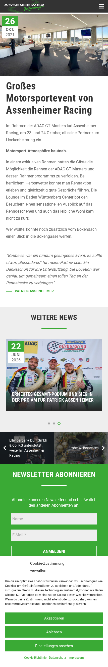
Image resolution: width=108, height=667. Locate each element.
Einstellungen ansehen (54, 646)
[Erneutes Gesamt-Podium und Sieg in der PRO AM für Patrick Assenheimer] (54, 342)
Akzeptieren (54, 618)
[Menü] (101, 6)
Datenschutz (57, 657)
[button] (48, 423)
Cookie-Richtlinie (35, 657)
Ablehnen (54, 632)
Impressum (76, 657)
